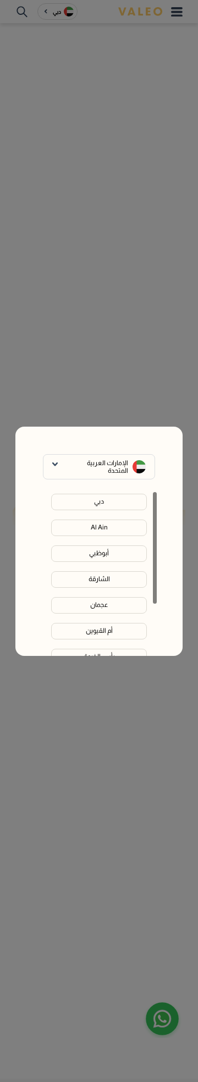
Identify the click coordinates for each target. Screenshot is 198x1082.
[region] (99, 573)
